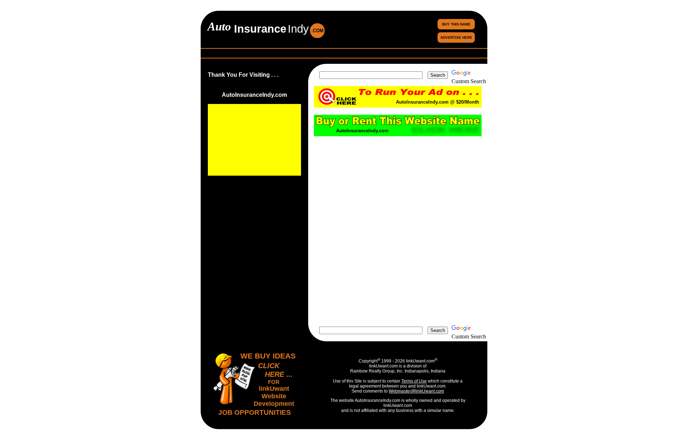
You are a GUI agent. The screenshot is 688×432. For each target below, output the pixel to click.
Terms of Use (414, 381)
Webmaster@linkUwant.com (416, 391)
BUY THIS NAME (456, 24)
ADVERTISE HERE (456, 37)
